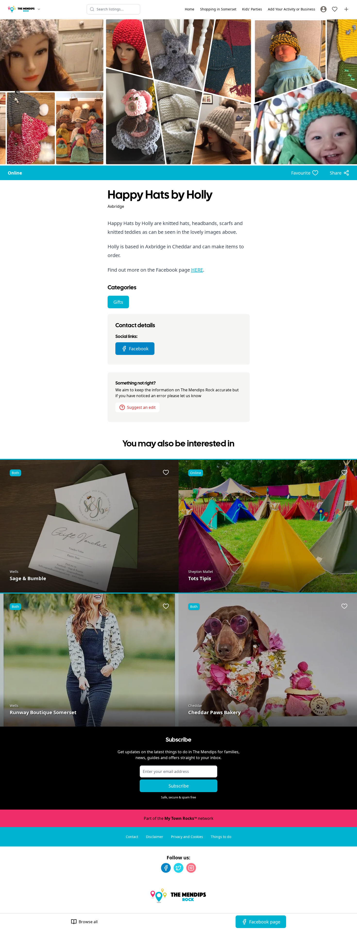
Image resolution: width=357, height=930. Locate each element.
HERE (197, 270)
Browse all (88, 921)
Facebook (139, 349)
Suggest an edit (141, 407)
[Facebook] (166, 868)
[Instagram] (191, 868)
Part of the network (178, 818)
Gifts (118, 302)
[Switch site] (39, 9)
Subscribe (179, 786)
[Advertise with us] (346, 9)
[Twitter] (178, 868)
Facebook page (264, 922)
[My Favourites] (335, 9)
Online (15, 173)
